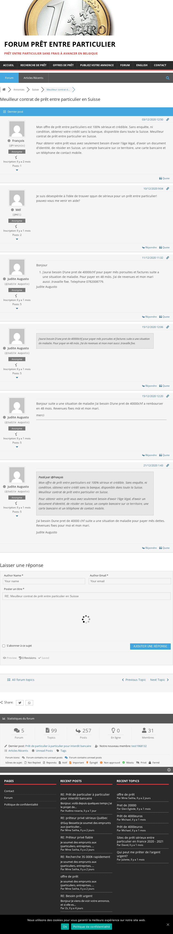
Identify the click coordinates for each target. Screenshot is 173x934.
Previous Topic (135, 680)
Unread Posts (44, 750)
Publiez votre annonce (97, 65)
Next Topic (158, 680)
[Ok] (168, 924)
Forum (125, 65)
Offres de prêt (63, 65)
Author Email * (99, 575)
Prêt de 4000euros (130, 816)
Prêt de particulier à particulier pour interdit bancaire (58, 746)
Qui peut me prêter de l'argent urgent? (138, 854)
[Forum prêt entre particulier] (67, 33)
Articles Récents (33, 78)
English (141, 65)
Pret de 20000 (126, 805)
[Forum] (4, 89)
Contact (160, 65)
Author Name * (13, 575)
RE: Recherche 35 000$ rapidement (85, 857)
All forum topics (22, 680)
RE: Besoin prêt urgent (76, 896)
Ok (65, 926)
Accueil (8, 65)
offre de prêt (69, 876)
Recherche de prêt (33, 65)
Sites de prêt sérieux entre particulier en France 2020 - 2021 (140, 839)
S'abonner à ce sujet (19, 645)
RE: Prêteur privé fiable (77, 837)
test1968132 (139, 746)
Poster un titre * (14, 589)
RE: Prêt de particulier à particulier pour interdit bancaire (85, 796)
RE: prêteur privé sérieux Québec (84, 818)
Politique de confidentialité (21, 804)
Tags (63, 750)
